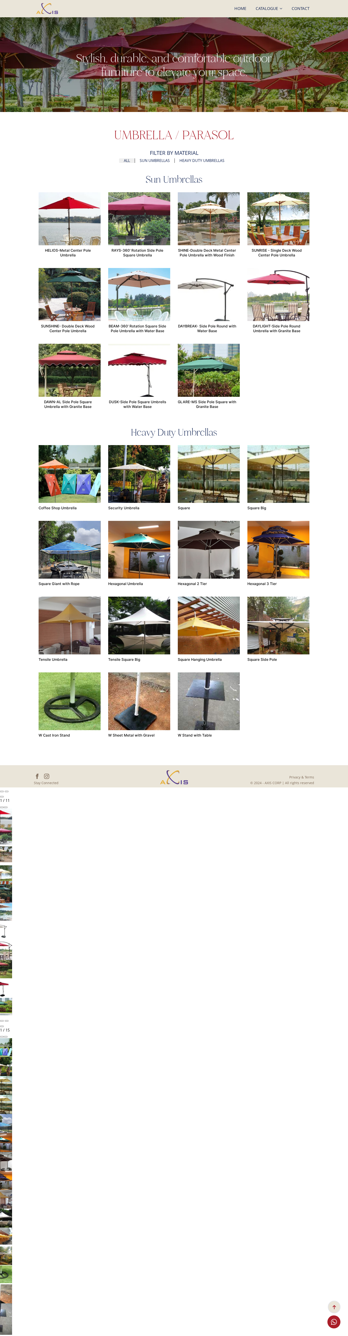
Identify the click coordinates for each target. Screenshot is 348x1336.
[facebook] (37, 776)
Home (240, 8)
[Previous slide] (2, 791)
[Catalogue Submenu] (282, 8)
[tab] (127, 160)
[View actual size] (6, 807)
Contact (300, 8)
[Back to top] (334, 1307)
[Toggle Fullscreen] (2, 807)
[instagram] (46, 776)
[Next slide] (7, 791)
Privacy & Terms (301, 777)
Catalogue (267, 8)
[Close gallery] (2, 796)
